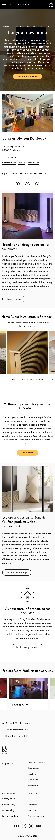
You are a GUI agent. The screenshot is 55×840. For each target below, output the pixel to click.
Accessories (40, 785)
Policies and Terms (15, 816)
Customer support (40, 816)
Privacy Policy (15, 798)
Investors (40, 810)
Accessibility (15, 810)
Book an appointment (30, 648)
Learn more (30, 453)
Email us (22, 162)
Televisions (40, 779)
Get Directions (9, 162)
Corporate (40, 804)
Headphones (40, 768)
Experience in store (30, 77)
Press (40, 798)
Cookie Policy (15, 804)
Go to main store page (20, 5)
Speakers (40, 774)
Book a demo (33, 162)
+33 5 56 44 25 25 (10, 157)
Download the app (19, 573)
